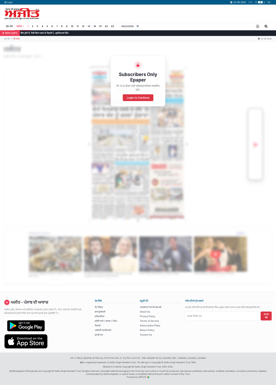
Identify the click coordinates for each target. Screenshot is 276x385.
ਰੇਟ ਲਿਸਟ (99, 307)
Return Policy (147, 330)
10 (72, 26)
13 (89, 26)
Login (10, 2)
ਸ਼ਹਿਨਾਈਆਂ (99, 316)
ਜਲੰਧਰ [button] (19, 26)
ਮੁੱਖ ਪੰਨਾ (9, 26)
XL (269, 2)
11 (78, 26)
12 (83, 26)
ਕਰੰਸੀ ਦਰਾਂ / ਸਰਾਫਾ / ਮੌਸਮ (106, 321)
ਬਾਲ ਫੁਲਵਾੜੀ (100, 311)
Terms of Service (149, 321)
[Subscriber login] (257, 26)
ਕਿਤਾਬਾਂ (98, 325)
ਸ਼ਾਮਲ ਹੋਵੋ (266, 316)
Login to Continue (138, 97)
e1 (100, 26)
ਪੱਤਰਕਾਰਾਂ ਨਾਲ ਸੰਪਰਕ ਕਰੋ (150, 307)
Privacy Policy (147, 316)
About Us (145, 311)
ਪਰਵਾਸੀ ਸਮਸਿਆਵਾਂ (103, 330)
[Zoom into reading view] (266, 26)
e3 (112, 26)
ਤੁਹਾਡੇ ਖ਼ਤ (99, 334)
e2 (106, 26)
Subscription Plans (150, 325)
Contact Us (146, 334)
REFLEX (143, 377)
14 (95, 26)
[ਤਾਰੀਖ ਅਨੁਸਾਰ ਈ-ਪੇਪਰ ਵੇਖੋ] (129, 26)
